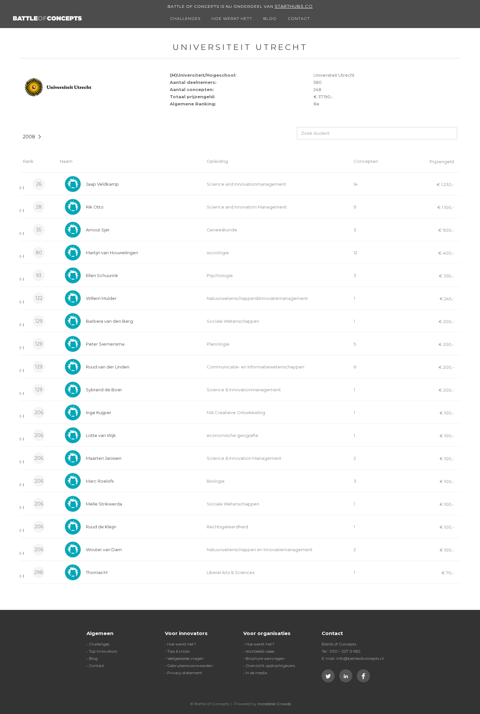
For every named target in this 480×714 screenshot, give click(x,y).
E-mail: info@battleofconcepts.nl (353, 658)
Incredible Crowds (274, 703)
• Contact (95, 665)
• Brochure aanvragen (264, 658)
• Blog (92, 658)
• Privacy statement (183, 672)
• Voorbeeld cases (258, 651)
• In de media (255, 672)
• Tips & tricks (177, 651)
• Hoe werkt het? (180, 644)
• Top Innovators (102, 651)
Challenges (185, 18)
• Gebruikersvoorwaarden (189, 665)
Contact (299, 18)
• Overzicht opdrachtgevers (269, 665)
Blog (270, 18)
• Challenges (98, 644)
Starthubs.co (294, 6)
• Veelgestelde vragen (184, 658)
